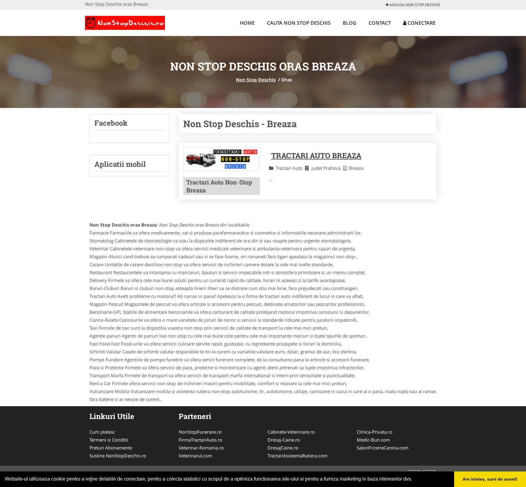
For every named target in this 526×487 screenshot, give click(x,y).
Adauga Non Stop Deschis (414, 4)
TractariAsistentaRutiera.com (298, 456)
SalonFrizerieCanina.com (383, 448)
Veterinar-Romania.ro (201, 448)
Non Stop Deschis (255, 80)
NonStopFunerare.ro (200, 432)
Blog (349, 23)
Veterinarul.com (195, 456)
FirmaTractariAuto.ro (200, 440)
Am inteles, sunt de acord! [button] (490, 479)
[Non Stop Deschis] (125, 22)
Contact (380, 23)
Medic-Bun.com (373, 440)
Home (247, 23)
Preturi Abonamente (110, 448)
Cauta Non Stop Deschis (299, 23)
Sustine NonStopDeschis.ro (117, 456)
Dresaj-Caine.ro (284, 440)
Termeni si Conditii (108, 440)
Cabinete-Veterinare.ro (291, 432)
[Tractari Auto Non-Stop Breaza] (221, 159)
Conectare (421, 23)
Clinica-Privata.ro (374, 432)
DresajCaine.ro (283, 448)
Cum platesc (102, 432)
